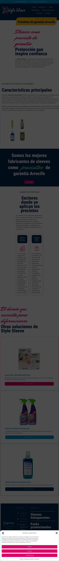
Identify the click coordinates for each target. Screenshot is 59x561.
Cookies (22, 558)
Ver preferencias (29, 555)
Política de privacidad (29, 558)
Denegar (29, 551)
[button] (56, 533)
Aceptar (29, 546)
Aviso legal (36, 558)
